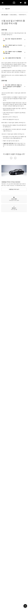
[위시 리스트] (21, 3)
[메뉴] (2, 3)
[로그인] (25, 2)
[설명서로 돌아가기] (3, 9)
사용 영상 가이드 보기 (14, 189)
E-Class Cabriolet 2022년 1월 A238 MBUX (13, 14)
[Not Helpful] (15, 158)
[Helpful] (11, 158)
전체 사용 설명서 (4, 14)
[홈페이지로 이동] (14, 2)
